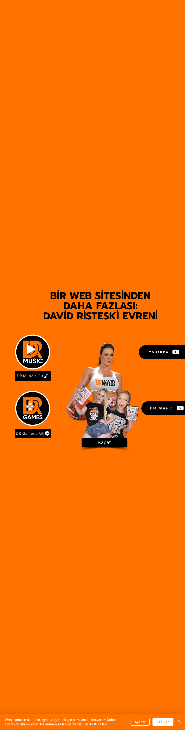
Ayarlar (140, 721)
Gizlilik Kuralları (95, 724)
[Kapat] (179, 721)
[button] (104, 442)
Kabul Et (163, 721)
